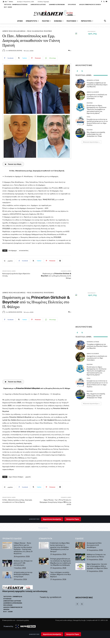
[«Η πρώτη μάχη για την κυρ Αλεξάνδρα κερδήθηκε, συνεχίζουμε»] (7, 574)
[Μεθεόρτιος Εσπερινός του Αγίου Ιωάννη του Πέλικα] (80, 557)
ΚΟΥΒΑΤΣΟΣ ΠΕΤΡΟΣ (15, 50)
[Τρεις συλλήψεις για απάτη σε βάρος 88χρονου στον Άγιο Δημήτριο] (44, 574)
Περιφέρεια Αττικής (93, 80)
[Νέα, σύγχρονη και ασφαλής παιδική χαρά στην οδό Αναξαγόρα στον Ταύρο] (80, 133)
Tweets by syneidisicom (50, 597)
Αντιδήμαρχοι (13, 250)
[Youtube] (106, 1)
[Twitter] (104, 1)
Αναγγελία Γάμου (72, 634)
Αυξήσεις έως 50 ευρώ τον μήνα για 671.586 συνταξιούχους (23, 563)
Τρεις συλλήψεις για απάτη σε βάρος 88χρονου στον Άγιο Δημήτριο (60, 574)
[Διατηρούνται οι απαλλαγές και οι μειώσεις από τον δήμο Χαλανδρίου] (80, 95)
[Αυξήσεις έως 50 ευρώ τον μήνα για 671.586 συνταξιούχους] (7, 563)
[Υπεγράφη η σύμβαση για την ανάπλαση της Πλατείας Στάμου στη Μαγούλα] (80, 83)
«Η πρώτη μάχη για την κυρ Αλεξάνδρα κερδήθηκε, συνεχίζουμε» (23, 574)
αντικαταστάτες (23, 250)
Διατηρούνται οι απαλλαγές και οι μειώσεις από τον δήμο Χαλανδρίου (97, 96)
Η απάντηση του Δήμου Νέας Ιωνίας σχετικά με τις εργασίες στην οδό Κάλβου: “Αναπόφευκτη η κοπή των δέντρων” (60, 547)
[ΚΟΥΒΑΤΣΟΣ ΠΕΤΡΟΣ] (4, 50)
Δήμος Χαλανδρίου (93, 92)
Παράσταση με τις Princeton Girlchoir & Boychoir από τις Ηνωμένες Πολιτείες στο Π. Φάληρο (56, 276)
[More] (60, 261)
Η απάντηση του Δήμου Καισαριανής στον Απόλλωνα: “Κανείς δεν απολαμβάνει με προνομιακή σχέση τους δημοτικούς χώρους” (96, 109)
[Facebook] (101, 1)
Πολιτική (48, 31)
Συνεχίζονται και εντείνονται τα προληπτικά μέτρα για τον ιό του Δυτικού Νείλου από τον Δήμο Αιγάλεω (97, 122)
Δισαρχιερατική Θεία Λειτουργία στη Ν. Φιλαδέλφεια (94, 545)
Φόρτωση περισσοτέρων (91, 142)
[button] (105, 21)
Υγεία (88, 116)
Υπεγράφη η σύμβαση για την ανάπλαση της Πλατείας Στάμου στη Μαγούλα (97, 85)
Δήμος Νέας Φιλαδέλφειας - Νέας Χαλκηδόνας (22, 31)
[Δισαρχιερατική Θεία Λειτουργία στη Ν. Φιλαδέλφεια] (80, 545)
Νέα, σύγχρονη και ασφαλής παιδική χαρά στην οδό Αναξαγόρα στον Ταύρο (96, 134)
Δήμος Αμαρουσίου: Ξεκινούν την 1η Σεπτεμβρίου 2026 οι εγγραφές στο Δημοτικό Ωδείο (97, 566)
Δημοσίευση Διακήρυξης (52, 634)
